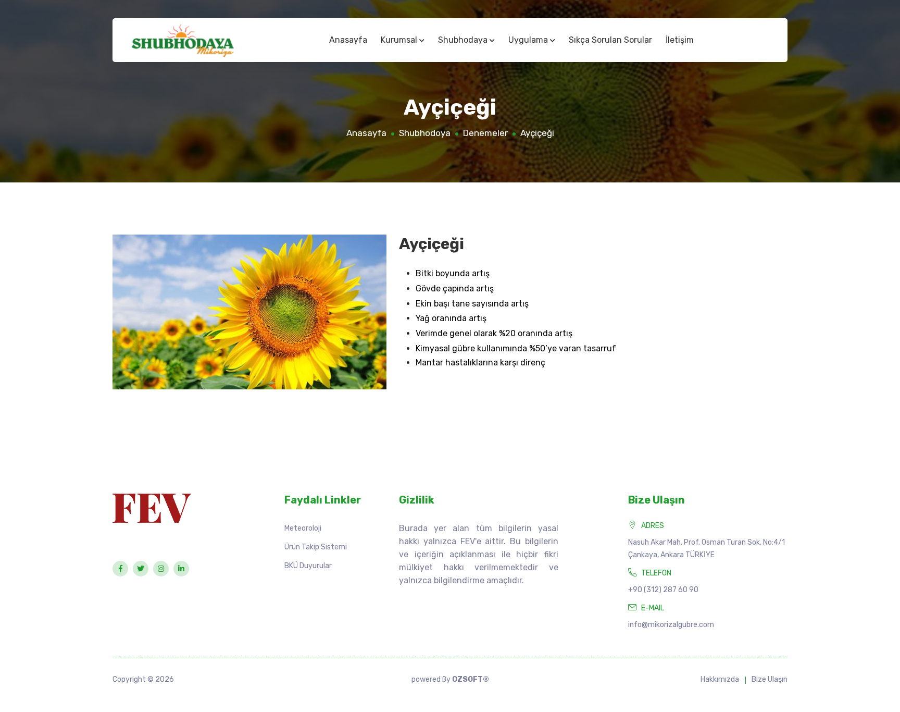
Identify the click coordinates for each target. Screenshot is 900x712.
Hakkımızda (720, 679)
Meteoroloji (302, 528)
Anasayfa (348, 40)
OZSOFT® (470, 679)
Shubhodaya (464, 40)
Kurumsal (400, 40)
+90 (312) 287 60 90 (663, 589)
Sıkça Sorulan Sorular (610, 40)
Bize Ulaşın (770, 679)
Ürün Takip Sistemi (315, 547)
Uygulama (529, 40)
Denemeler (485, 133)
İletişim (680, 40)
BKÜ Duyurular (308, 565)
